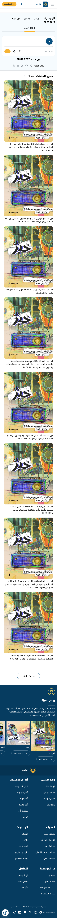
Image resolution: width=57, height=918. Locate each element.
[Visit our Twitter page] (31, 912)
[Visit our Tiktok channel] (15, 912)
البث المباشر (8, 4)
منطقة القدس (49, 834)
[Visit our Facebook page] (40, 912)
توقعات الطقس (21, 858)
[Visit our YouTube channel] (26, 912)
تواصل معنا (23, 881)
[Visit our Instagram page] (36, 912)
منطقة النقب (49, 846)
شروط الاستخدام (48, 893)
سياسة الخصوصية (47, 887)
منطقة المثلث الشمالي (45, 852)
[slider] (28, 46)
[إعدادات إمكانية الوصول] (5, 912)
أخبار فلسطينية (21, 786)
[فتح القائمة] (52, 4)
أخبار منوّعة (22, 827)
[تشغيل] (49, 41)
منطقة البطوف (48, 858)
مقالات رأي (23, 811)
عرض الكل (30, 76)
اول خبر (27, 18)
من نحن (52, 875)
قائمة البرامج (49, 792)
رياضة (26, 840)
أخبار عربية (24, 798)
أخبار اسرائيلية (22, 792)
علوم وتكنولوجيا (21, 852)
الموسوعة (24, 846)
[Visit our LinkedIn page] (21, 912)
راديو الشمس (48, 780)
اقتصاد (25, 834)
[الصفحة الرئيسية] (41, 4)
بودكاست (51, 804)
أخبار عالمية (23, 804)
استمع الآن (43, 759)
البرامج (37, 18)
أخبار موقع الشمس (18, 780)
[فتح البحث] (21, 4)
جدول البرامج (49, 798)
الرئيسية (49, 18)
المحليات (50, 827)
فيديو (25, 817)
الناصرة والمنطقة (48, 840)
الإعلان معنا (23, 875)
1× (7, 51)
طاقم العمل (50, 881)
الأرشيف (24, 887)
